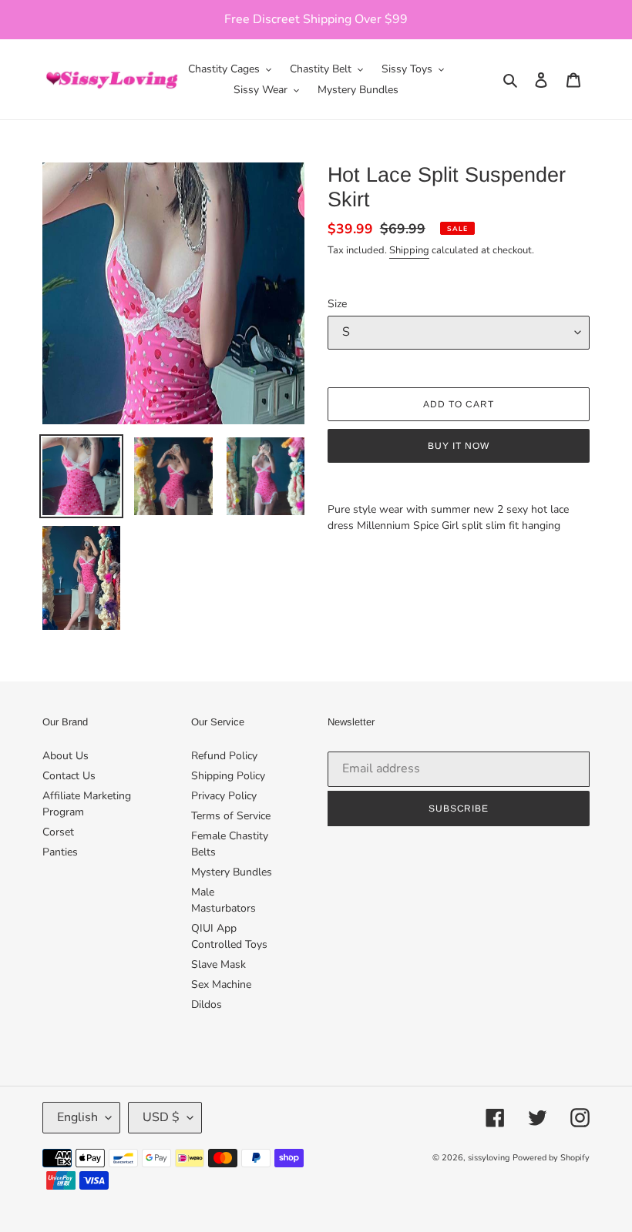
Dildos (206, 1004)
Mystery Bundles (231, 872)
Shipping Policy (228, 775)
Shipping (409, 250)
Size (337, 303)
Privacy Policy (224, 795)
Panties (60, 852)
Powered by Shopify (551, 1157)
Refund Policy (224, 755)
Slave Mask (218, 964)
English (77, 1117)
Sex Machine (221, 984)
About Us (65, 755)
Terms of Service (231, 815)
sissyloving (488, 1157)
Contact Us (69, 775)
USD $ (161, 1117)
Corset (58, 832)
